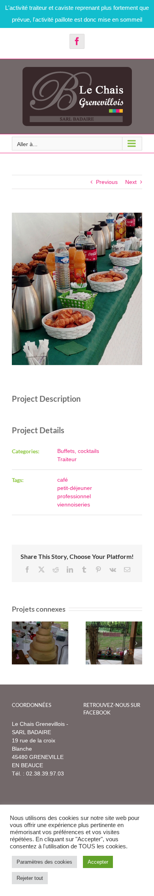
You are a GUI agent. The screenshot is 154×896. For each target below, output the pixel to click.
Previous (107, 182)
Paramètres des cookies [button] (44, 862)
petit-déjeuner (74, 488)
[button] (18, 643)
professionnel (74, 496)
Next (131, 182)
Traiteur (67, 459)
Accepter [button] (98, 862)
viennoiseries (73, 504)
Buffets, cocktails (78, 451)
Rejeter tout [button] (30, 878)
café (62, 480)
